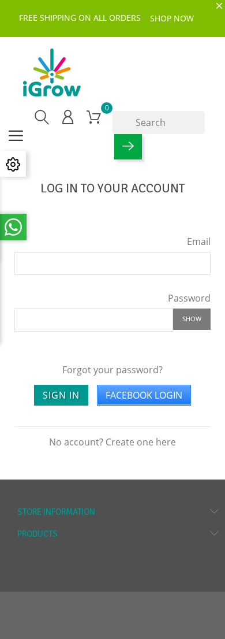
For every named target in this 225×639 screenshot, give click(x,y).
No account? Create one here (112, 442)
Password (189, 298)
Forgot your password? (112, 369)
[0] (94, 117)
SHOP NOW (172, 18)
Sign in (61, 395)
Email (199, 241)
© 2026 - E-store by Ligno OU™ (112, 606)
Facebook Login (144, 395)
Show (191, 318)
